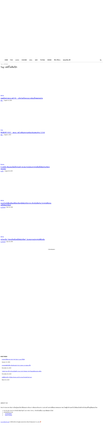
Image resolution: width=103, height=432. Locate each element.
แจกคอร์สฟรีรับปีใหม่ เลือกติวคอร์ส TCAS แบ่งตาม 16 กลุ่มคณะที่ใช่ (16, 365)
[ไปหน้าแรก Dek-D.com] (4, 420)
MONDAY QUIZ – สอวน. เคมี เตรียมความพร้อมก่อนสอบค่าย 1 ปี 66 (23, 132)
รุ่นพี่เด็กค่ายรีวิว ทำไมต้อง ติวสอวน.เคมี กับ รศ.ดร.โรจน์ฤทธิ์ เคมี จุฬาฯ (17, 377)
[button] (100, 60)
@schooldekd (8, 413)
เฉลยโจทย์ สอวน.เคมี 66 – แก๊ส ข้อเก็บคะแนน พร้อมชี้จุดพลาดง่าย (22, 98)
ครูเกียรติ (3, 207)
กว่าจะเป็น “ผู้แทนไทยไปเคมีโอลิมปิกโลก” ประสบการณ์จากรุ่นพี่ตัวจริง (23, 239)
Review (2, 164)
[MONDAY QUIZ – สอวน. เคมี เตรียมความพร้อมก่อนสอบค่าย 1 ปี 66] (27, 117)
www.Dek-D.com (5, 422)
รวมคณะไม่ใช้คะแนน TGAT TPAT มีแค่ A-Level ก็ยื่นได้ (13, 359)
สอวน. (2, 95)
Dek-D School (8, 415)
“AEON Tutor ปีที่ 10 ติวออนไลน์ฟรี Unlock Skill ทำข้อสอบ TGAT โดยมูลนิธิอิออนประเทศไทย (21, 371)
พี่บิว (2, 100)
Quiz (2, 130)
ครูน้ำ (2, 171)
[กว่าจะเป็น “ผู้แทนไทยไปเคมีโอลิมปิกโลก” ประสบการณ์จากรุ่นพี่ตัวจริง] (27, 224)
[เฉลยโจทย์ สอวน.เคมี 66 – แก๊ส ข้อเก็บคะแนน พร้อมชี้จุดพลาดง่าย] (27, 83)
